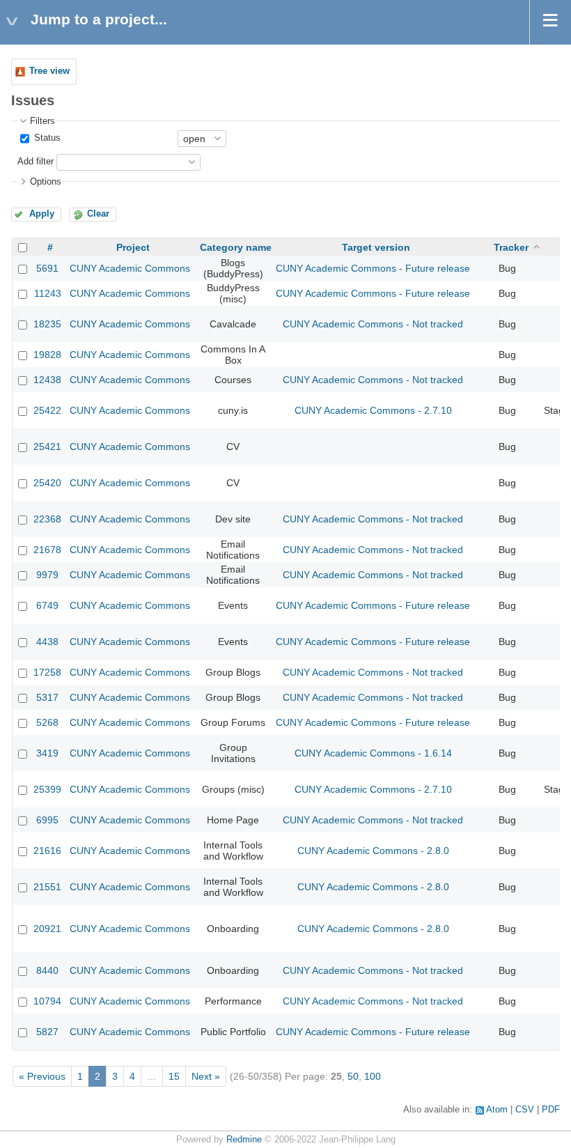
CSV (524, 1110)
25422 (47, 410)
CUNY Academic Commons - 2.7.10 (373, 410)
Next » (205, 1076)
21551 (47, 886)
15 (174, 1076)
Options (45, 182)
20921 (47, 928)
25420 (47, 482)
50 (353, 1076)
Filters (42, 121)
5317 (47, 697)
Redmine (244, 1140)
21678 (47, 549)
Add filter (35, 161)
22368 (47, 519)
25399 (47, 789)
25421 (47, 446)
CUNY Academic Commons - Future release (373, 268)
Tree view (49, 71)
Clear (98, 214)
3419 (47, 753)
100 (372, 1076)
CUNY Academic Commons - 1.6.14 (373, 753)
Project (133, 247)
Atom (497, 1110)
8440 (47, 970)
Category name (236, 247)
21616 (47, 850)
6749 (47, 605)
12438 (47, 379)
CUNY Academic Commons (130, 268)
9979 (47, 574)
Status (46, 138)
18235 (47, 323)
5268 (47, 722)
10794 (47, 1001)
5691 (47, 268)
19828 (47, 354)
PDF (551, 1110)
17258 (47, 672)
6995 (47, 819)
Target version (376, 247)
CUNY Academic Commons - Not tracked (373, 323)
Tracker (511, 247)
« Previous (42, 1076)
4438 (47, 641)
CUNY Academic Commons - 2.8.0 (373, 850)
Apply (41, 214)
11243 (47, 293)
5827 (47, 1031)
